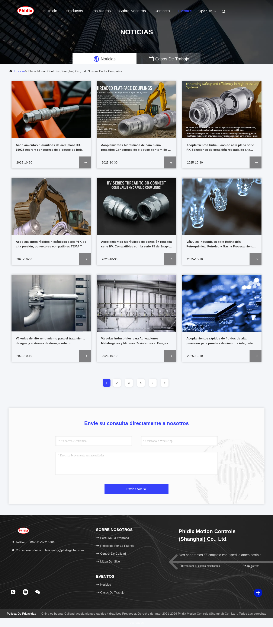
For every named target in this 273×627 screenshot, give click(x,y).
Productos (74, 11)
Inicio (52, 11)
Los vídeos (101, 11)
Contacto (162, 11)
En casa (19, 71)
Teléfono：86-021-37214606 (35, 542)
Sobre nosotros (132, 11)
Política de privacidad (21, 613)
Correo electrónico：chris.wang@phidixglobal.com (49, 550)
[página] (153, 383)
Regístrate (252, 566)
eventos (185, 11)
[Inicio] (25, 10)
